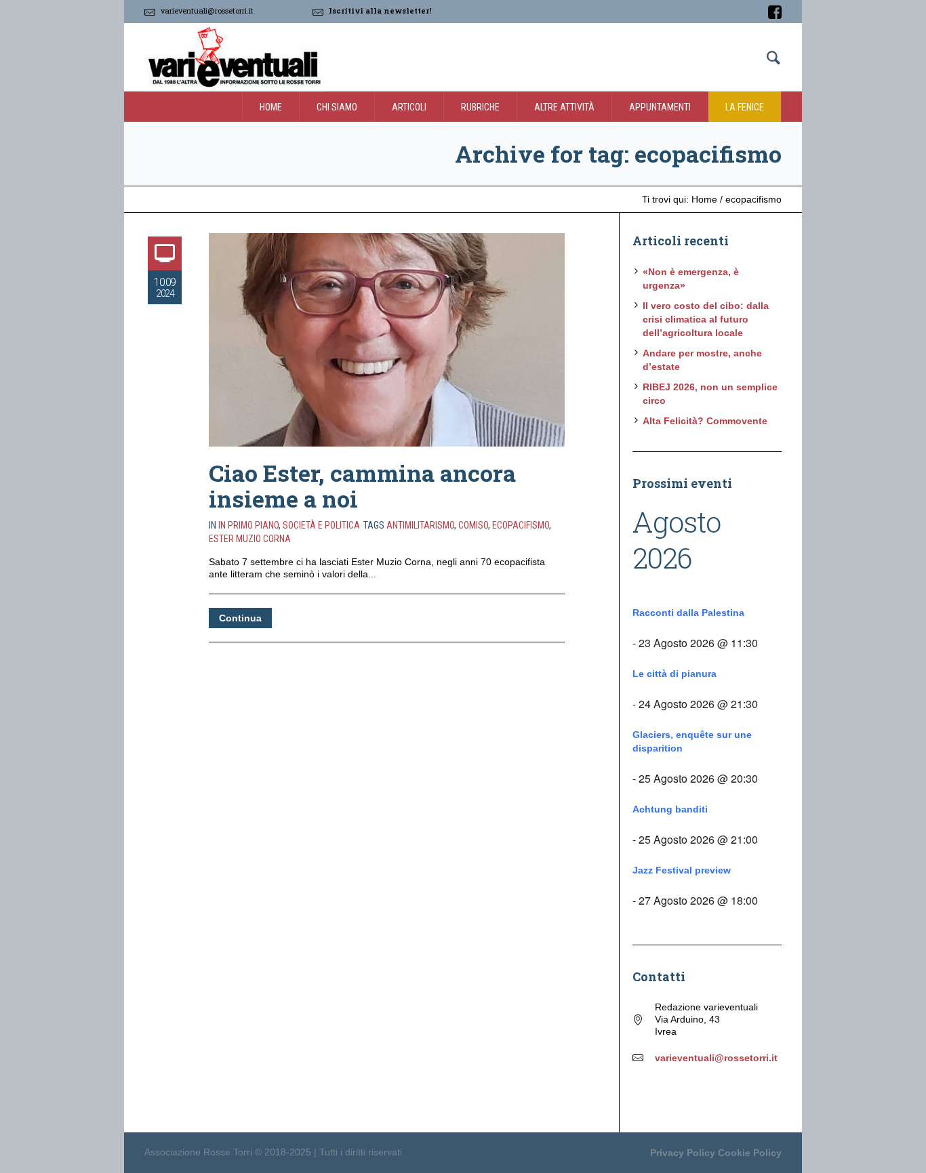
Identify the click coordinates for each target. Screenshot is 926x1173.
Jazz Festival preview (681, 870)
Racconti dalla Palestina (688, 612)
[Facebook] (775, 12)
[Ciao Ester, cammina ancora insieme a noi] (387, 340)
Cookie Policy (750, 1152)
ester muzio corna (250, 538)
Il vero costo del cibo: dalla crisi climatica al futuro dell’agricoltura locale (706, 319)
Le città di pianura (674, 673)
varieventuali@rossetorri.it (207, 10)
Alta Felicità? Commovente (705, 420)
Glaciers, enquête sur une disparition (692, 741)
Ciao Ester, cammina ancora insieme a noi (362, 485)
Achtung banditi (670, 809)
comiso (473, 525)
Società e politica (321, 525)
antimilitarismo (420, 525)
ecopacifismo (520, 525)
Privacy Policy (682, 1152)
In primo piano (248, 525)
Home (704, 199)
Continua (240, 618)
